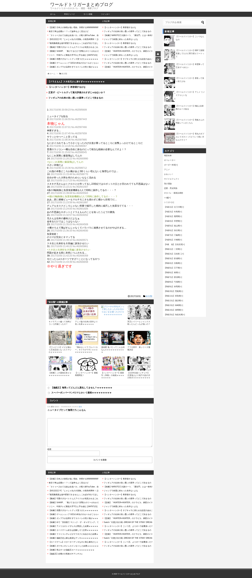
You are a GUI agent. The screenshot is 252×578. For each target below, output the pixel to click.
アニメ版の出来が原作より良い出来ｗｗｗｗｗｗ (86, 323)
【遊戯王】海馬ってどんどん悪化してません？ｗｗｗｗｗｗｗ (81, 387)
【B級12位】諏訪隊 (172, 300)
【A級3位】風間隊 (172, 216)
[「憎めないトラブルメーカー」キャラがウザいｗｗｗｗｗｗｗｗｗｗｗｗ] (87, 338)
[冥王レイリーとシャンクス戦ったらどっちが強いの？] (139, 312)
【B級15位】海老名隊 (173, 314)
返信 (80, 407)
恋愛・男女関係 (170, 188)
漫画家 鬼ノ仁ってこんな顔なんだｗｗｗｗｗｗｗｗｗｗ (113, 349)
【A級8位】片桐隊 (172, 240)
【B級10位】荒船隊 (172, 291)
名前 (49, 449)
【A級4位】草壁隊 (172, 221)
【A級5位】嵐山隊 (172, 226)
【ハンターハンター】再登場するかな (67, 87)
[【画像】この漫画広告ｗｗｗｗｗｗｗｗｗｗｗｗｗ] (60, 363)
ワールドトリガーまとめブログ (81, 4)
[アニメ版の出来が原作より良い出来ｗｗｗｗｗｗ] (87, 312)
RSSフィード (69, 14)
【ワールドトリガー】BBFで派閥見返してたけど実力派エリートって (190, 53)
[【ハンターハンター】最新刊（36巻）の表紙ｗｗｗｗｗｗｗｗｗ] (113, 363)
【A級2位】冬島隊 (172, 212)
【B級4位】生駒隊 (172, 263)
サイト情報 (88, 14)
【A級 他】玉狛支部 (173, 244)
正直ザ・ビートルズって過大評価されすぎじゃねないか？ (76, 92)
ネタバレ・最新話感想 (173, 193)
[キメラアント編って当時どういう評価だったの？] (60, 312)
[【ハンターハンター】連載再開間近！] (87, 363)
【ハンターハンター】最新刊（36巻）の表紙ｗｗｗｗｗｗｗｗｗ (112, 375)
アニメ (167, 169)
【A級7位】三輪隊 (172, 235)
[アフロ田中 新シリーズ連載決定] (139, 338)
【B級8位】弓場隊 (172, 282)
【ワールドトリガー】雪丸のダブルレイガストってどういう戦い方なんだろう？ (190, 137)
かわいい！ (169, 174)
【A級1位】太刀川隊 (173, 207)
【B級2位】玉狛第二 (173, 254)
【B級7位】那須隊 (172, 277)
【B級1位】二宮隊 (172, 249)
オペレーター (169, 160)
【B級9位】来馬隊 (172, 286)
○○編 (166, 198)
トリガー (168, 202)
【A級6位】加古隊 (172, 230)
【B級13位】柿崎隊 (172, 305)
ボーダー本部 (169, 165)
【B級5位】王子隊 (172, 268)
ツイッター (105, 14)
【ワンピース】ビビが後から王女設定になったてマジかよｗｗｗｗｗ (60, 349)
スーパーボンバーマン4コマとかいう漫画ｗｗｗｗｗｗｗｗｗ (81, 392)
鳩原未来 (168, 155)
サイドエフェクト (171, 179)
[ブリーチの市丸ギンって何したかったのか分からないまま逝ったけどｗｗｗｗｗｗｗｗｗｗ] (113, 317)
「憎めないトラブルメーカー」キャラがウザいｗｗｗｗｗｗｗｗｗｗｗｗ (86, 349)
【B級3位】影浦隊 (172, 258)
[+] (176, 165)
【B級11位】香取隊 (172, 296)
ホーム (52, 14)
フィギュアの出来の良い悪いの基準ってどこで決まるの (75, 98)
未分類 (149, 296)
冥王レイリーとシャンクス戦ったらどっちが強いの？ (138, 323)
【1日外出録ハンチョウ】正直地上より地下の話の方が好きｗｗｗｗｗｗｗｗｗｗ (138, 376)
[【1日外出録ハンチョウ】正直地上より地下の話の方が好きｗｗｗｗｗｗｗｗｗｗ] (139, 363)
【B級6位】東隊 (171, 272)
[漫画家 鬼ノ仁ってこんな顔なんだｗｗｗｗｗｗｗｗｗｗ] (113, 338)
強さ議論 (168, 183)
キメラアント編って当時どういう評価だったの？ (60, 323)
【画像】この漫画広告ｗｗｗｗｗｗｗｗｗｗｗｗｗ (60, 374)
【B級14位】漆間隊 (172, 310)
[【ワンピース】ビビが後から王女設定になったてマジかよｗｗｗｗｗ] (60, 338)
